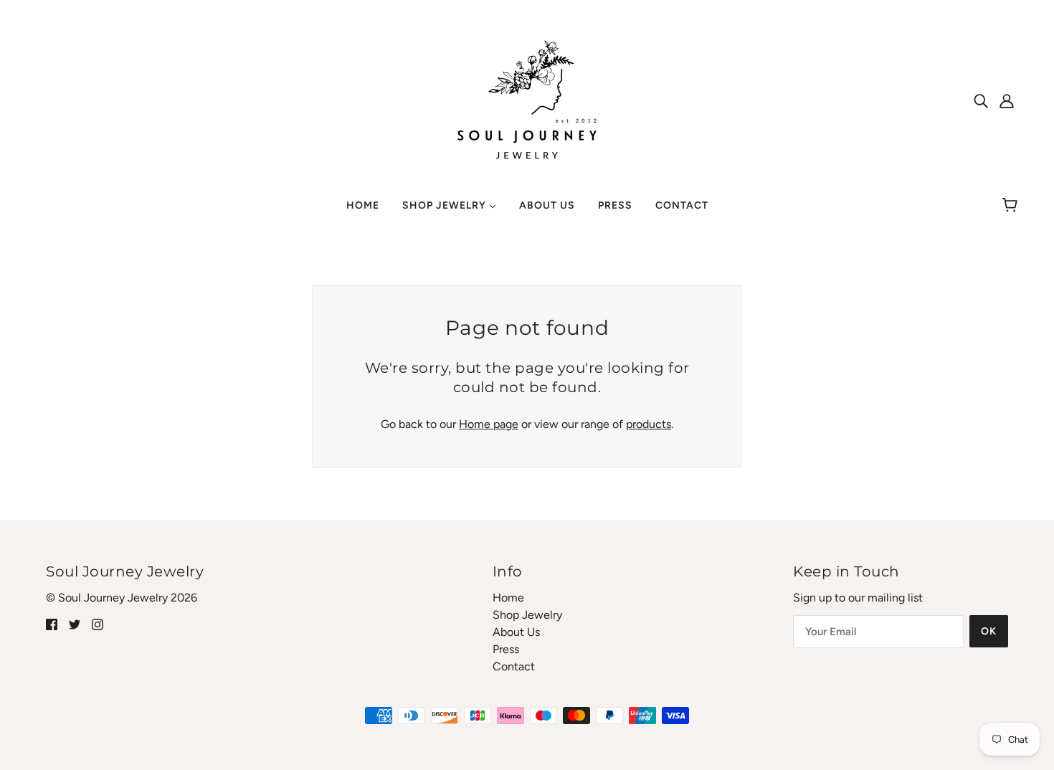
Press (506, 649)
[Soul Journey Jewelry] (527, 99)
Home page (488, 424)
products (648, 424)
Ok (989, 631)
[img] (981, 100)
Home (508, 597)
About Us (516, 632)
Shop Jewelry (527, 615)
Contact (514, 666)
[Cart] (1012, 206)
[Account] (1007, 100)
